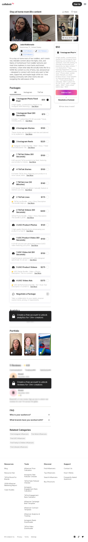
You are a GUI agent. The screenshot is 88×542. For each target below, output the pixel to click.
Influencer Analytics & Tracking (32, 515)
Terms (26, 537)
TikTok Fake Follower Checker (31, 482)
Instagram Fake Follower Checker (30, 475)
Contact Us (68, 468)
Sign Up (77, 4)
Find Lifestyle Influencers (19, 447)
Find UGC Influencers (17, 438)
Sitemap (33, 537)
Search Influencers (50, 477)
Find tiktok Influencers (39, 434)
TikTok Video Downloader (28, 527)
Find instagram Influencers (19, 434)
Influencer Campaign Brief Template (31, 502)
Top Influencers (49, 473)
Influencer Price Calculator (29, 469)
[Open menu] (85, 4)
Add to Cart (66, 92)
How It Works (68, 473)
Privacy (19, 537)
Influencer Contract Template (31, 509)
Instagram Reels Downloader (30, 521)
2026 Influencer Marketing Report (10, 484)
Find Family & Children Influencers (22, 443)
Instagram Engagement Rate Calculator (30, 489)
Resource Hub (9, 473)
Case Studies (9, 490)
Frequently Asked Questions (70, 478)
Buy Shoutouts (49, 482)
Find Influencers (49, 468)
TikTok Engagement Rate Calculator (31, 496)
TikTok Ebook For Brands (10, 478)
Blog (6, 468)
